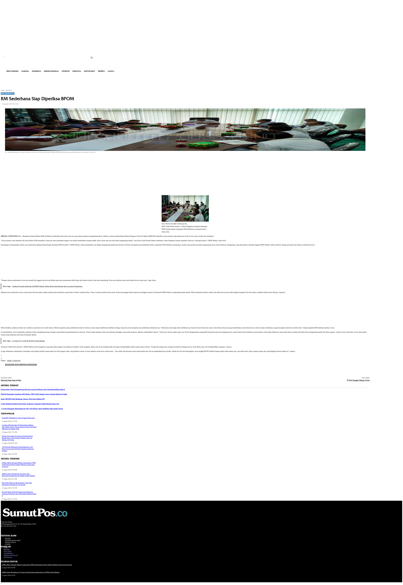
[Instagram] (6, 530)
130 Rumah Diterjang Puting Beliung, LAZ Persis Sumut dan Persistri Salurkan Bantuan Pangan (18, 449)
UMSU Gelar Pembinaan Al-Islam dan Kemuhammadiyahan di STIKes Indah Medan (18, 475)
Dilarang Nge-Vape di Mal (11, 380)
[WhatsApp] (42, 158)
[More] (50, 158)
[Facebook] (19, 158)
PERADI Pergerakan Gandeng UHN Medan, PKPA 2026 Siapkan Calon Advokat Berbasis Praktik (34, 394)
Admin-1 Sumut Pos (13, 360)
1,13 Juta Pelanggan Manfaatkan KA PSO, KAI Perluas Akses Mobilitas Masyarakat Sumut (32, 409)
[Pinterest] (34, 158)
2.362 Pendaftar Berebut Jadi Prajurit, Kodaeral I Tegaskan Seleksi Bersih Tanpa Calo (30, 404)
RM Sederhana (32, 364)
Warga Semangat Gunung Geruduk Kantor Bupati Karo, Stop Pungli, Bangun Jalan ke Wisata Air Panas (17, 438)
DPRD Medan (9, 364)
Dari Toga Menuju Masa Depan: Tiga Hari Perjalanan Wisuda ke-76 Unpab (17, 484)
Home (2, 90)
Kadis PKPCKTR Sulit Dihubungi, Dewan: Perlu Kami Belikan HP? (23, 399)
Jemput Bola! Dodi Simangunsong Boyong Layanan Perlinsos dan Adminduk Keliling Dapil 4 (33, 389)
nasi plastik (23, 364)
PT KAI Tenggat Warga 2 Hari (358, 380)
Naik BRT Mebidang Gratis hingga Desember (18, 418)
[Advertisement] (201, 80)
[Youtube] (13, 530)
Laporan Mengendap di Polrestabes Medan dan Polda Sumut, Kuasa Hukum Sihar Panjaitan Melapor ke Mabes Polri (19, 427)
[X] (27, 158)
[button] (91, 57)
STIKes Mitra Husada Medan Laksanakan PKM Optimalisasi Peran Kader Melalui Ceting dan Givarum (19, 465)
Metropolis (8, 90)
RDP (16, 364)
